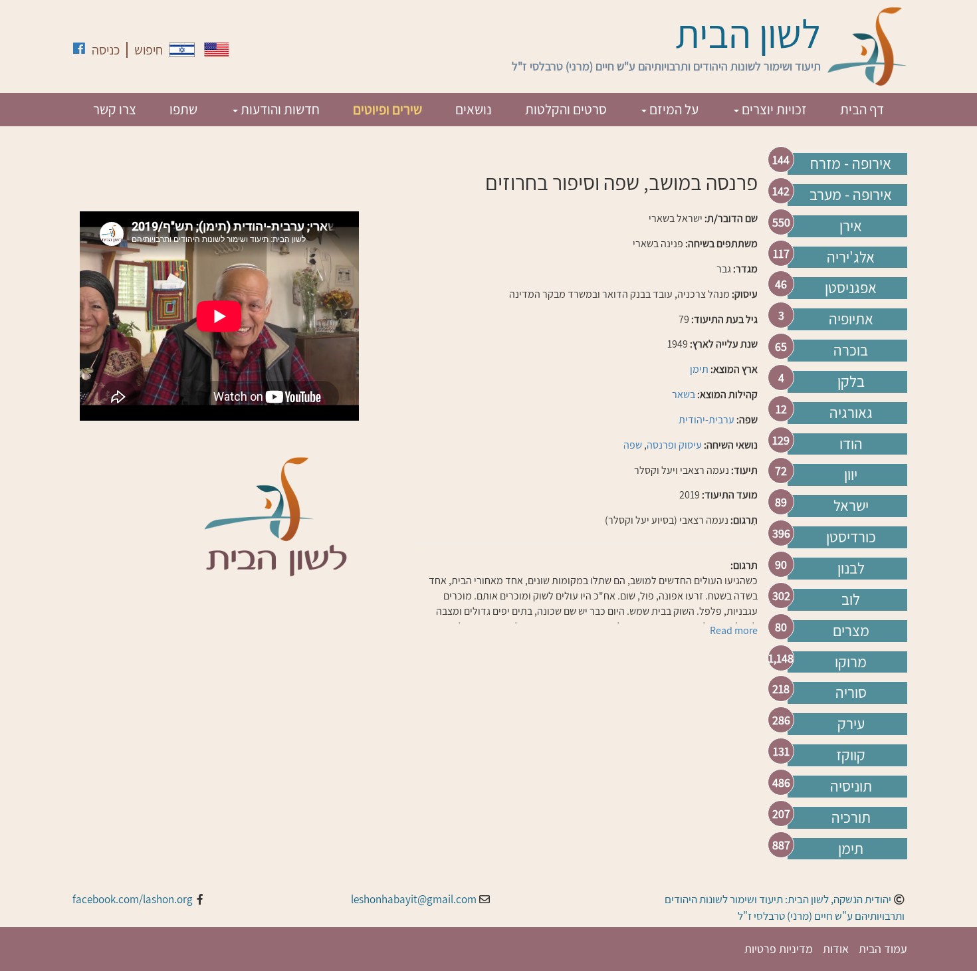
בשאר (683, 394)
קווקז (850, 755)
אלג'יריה (851, 257)
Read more (734, 630)
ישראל (851, 506)
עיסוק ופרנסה (674, 445)
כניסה (106, 50)
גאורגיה (851, 413)
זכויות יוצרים (773, 109)
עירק (851, 724)
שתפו (183, 109)
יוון (850, 475)
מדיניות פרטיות (778, 948)
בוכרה (850, 350)
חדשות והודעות (279, 109)
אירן (850, 226)
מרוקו (851, 662)
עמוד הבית (883, 948)
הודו (851, 444)
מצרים (851, 631)
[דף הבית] (867, 46)
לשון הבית (748, 33)
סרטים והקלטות (566, 109)
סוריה (851, 692)
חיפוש (148, 50)
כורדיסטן (851, 537)
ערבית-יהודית (706, 420)
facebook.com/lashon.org (132, 899)
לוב (850, 599)
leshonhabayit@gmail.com (414, 899)
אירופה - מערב (851, 195)
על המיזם (673, 109)
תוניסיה (851, 786)
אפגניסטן (851, 288)
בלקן (851, 381)
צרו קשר (114, 109)
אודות (836, 948)
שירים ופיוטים (387, 109)
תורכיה (851, 817)
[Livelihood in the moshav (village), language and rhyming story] (216, 49)
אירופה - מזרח (850, 163)
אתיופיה (851, 319)
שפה (632, 445)
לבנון (851, 568)
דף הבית (862, 109)
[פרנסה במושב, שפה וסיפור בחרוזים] (182, 50)
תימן (850, 849)
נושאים (473, 109)
